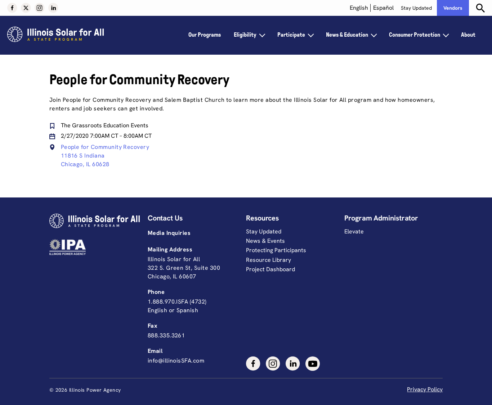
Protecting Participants (276, 250)
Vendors (452, 8)
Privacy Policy (425, 389)
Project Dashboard (270, 269)
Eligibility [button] (245, 35)
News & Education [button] (347, 35)
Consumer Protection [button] (414, 35)
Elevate (354, 231)
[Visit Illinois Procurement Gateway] (96, 247)
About (468, 35)
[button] (12, 8)
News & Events (265, 241)
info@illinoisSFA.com (176, 360)
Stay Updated (416, 8)
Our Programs (204, 35)
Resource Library (268, 260)
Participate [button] (291, 35)
